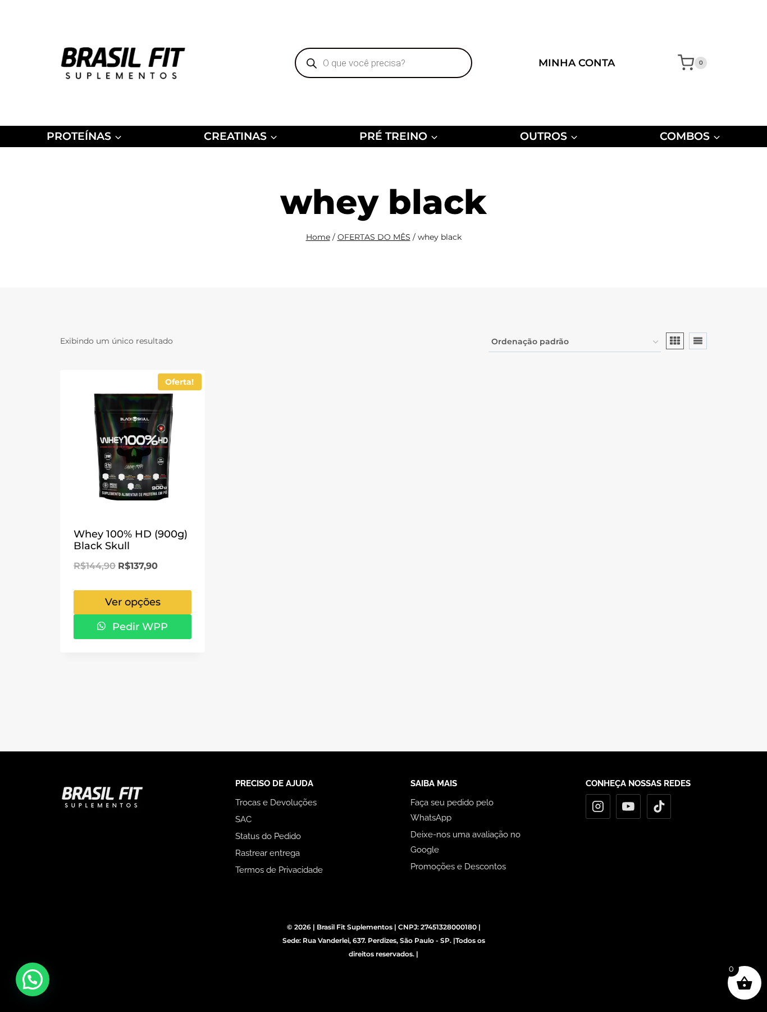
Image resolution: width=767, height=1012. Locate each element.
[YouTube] (628, 806)
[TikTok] (659, 806)
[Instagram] (598, 806)
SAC (243, 819)
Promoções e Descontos (458, 866)
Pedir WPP (138, 627)
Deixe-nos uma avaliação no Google (465, 842)
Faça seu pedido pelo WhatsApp (452, 810)
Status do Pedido (268, 836)
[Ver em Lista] (698, 340)
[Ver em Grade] (675, 340)
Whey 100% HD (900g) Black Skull (131, 540)
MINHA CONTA (576, 63)
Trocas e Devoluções (276, 802)
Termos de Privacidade (279, 870)
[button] (32, 979)
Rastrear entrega (267, 853)
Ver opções (133, 602)
